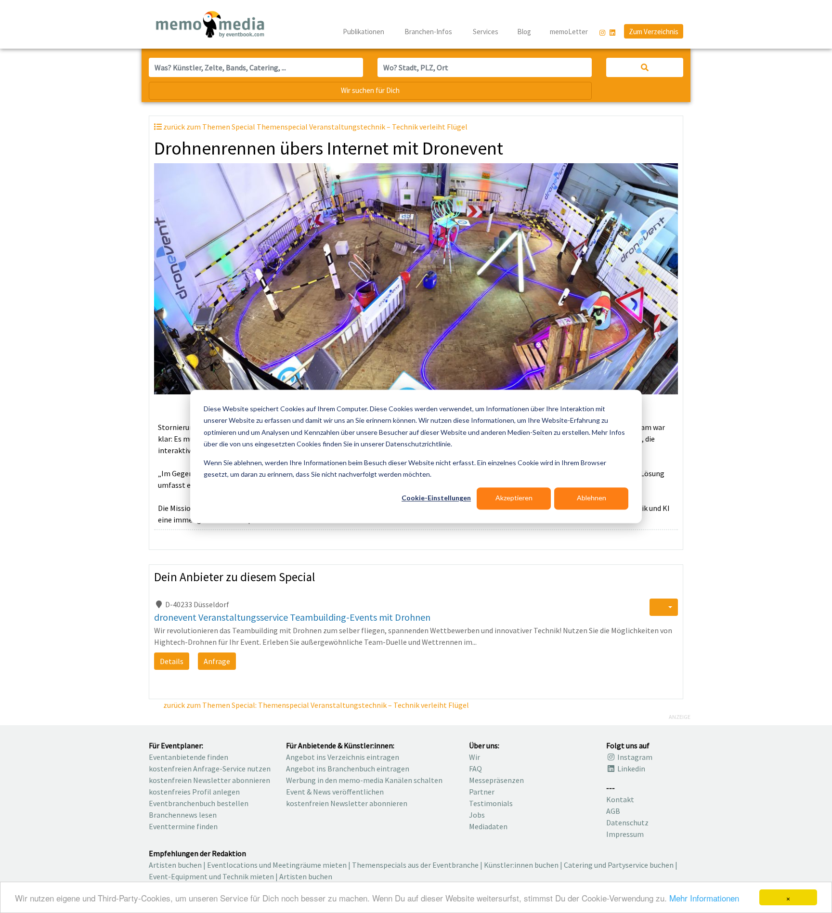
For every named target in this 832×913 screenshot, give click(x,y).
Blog (524, 31)
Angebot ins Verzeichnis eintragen (342, 757)
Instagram (634, 757)
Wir (474, 757)
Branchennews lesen (183, 815)
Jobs (477, 815)
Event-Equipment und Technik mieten (211, 876)
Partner (481, 791)
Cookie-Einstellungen (436, 498)
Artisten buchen (175, 865)
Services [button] (486, 31)
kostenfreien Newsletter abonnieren (209, 780)
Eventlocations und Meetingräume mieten (277, 865)
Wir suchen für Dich (370, 90)
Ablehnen (591, 498)
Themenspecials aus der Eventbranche (415, 865)
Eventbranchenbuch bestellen (198, 803)
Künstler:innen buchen (521, 865)
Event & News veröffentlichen (335, 791)
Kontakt (620, 799)
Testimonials (491, 803)
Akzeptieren (514, 498)
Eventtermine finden (183, 826)
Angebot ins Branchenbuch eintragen (347, 768)
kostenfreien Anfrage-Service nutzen (210, 768)
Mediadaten (488, 826)
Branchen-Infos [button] (429, 31)
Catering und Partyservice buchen (619, 865)
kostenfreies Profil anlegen (194, 791)
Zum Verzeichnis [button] (653, 31)
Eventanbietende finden (188, 757)
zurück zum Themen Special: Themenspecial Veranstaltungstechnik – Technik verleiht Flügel (315, 705)
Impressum (625, 834)
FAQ (475, 768)
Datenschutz (627, 822)
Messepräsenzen (496, 780)
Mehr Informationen (704, 898)
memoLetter (568, 31)
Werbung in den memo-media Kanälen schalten (364, 780)
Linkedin (630, 768)
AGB (613, 811)
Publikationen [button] (364, 31)
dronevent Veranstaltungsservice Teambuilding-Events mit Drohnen (292, 617)
